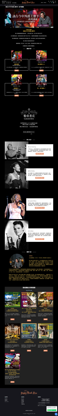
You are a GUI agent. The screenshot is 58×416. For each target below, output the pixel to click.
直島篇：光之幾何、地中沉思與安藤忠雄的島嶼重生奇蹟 (12, 374)
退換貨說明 (27, 410)
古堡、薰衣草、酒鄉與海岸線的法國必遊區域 (29, 313)
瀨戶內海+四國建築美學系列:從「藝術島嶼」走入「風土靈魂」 (12, 370)
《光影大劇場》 (12, 340)
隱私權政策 (30, 410)
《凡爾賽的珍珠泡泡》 (45, 340)
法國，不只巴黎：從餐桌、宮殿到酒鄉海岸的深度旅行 (29, 309)
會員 (48, 1)
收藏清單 (22, 400)
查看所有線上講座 (29, 290)
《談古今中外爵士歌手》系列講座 (10, 5)
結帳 (55, 1)
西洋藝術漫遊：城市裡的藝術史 (12, 339)
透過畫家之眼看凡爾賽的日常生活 (45, 342)
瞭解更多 (12, 319)
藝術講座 (45, 339)
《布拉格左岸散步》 (29, 340)
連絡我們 (6, 400)
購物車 (53, 1)
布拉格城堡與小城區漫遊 (29, 342)
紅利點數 (22, 401)
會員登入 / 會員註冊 (43, 2)
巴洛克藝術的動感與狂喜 (12, 342)
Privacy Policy (7, 401)
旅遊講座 (12, 308)
